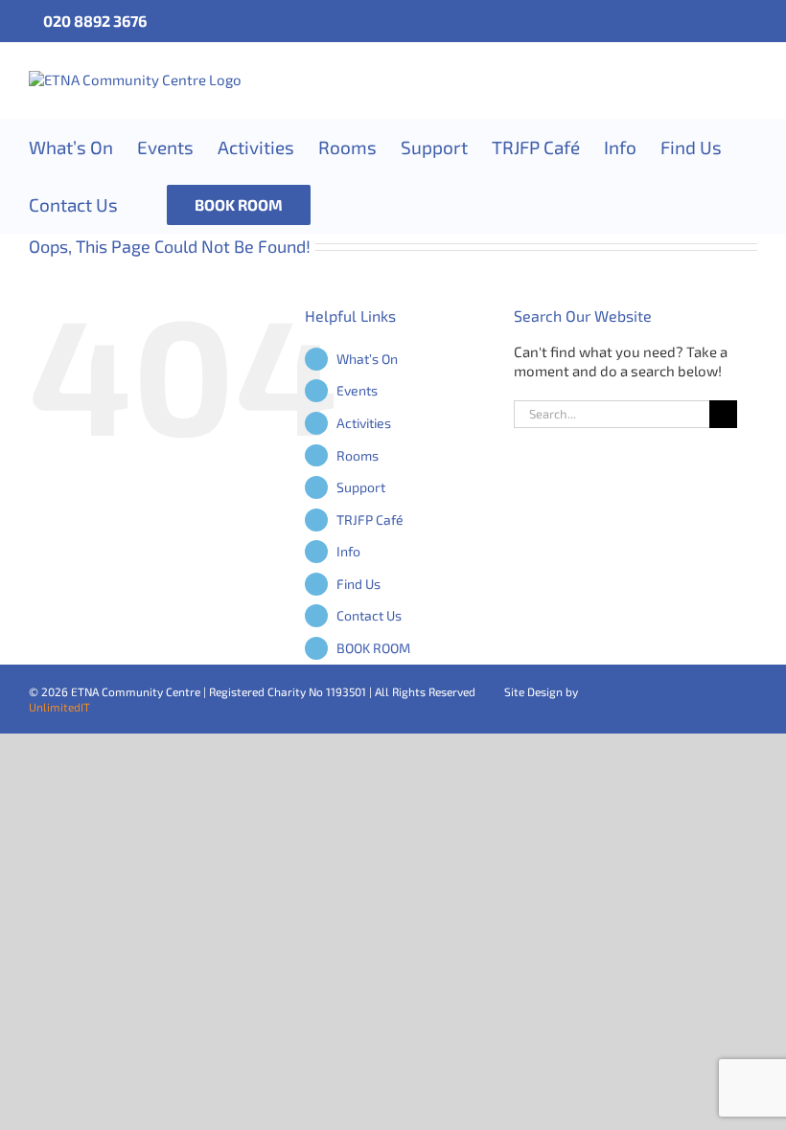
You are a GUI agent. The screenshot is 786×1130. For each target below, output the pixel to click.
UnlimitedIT (59, 706)
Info (348, 551)
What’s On (367, 358)
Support (360, 487)
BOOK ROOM (373, 648)
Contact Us (369, 615)
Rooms (357, 455)
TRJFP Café (370, 519)
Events (357, 390)
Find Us (358, 584)
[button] (342, 205)
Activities (363, 423)
